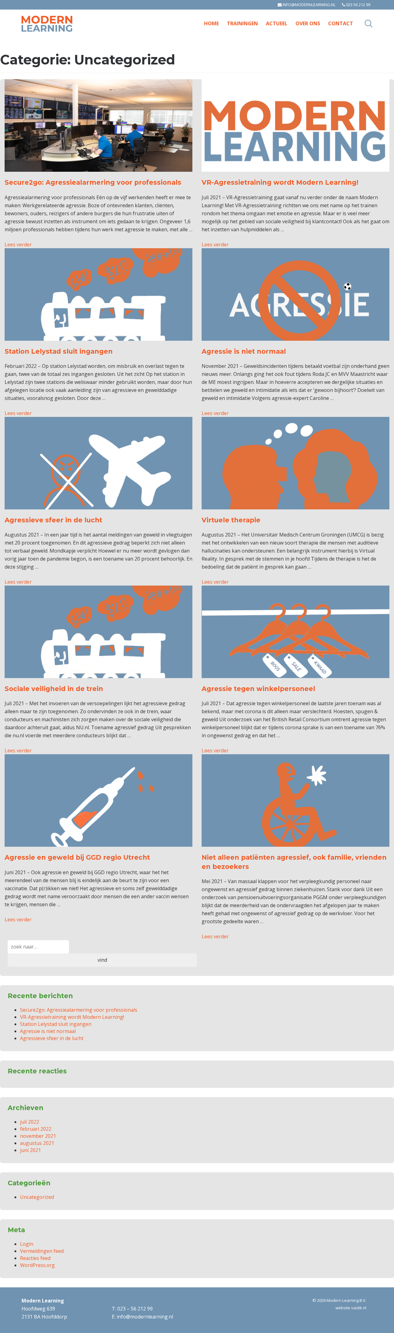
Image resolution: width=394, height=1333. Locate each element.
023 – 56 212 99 (135, 1308)
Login (26, 1243)
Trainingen (242, 23)
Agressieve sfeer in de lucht (51, 1038)
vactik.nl (358, 1307)
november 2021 (38, 1136)
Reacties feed (35, 1258)
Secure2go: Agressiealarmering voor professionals (78, 1009)
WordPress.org (37, 1265)
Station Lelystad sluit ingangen (55, 1024)
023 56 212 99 (357, 4)
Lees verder (18, 244)
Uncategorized (37, 1197)
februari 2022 (35, 1128)
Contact (340, 23)
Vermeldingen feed (42, 1251)
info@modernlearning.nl (309, 4)
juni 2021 (30, 1150)
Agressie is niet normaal (48, 1031)
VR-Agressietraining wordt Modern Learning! (72, 1017)
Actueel (276, 23)
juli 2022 (29, 1121)
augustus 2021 (37, 1143)
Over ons (308, 23)
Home (211, 23)
